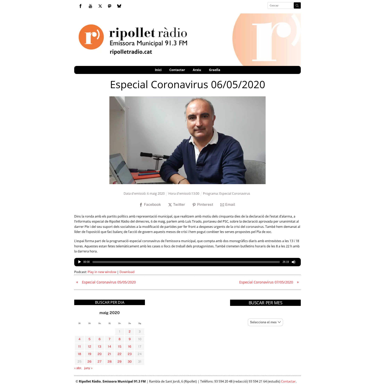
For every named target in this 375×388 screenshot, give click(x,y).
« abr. (78, 368)
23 (130, 354)
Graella (214, 70)
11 (79, 346)
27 (100, 361)
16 (129, 346)
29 (119, 361)
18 (79, 354)
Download (127, 272)
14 (109, 346)
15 (119, 346)
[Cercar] (297, 5)
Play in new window (102, 272)
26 (89, 361)
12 (89, 346)
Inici (158, 70)
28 (110, 361)
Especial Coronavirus (234, 193)
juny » (88, 368)
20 (100, 354)
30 (130, 361)
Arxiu (197, 70)
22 (119, 354)
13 (99, 346)
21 (109, 354)
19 (89, 354)
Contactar (177, 70)
